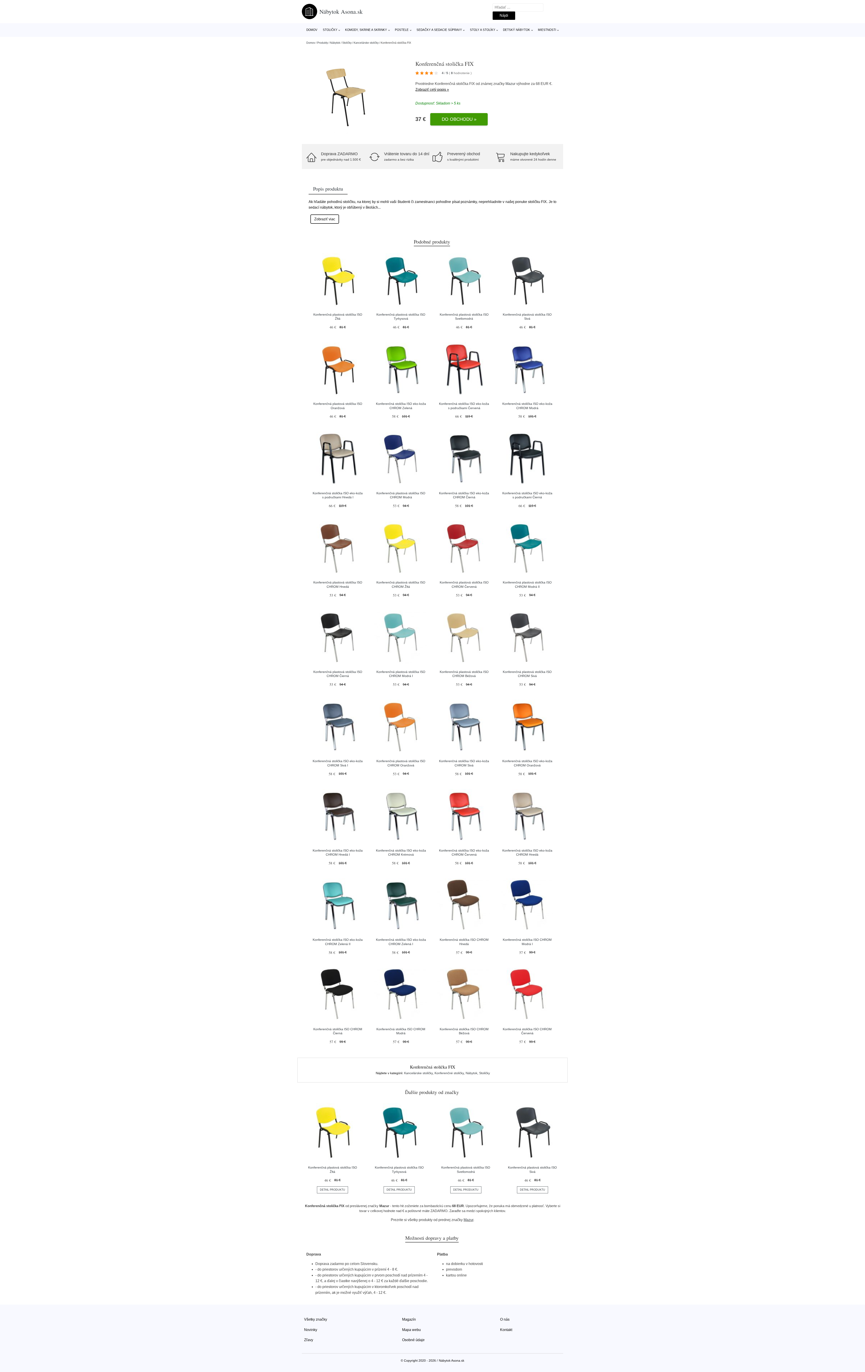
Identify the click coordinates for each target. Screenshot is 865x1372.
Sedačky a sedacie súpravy (439, 30)
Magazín (409, 1319)
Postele (402, 30)
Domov (311, 30)
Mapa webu (411, 1330)
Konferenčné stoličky (449, 1073)
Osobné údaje (413, 1340)
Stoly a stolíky (482, 30)
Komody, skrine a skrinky (366, 30)
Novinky (310, 1330)
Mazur (510, 84)
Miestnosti (547, 30)
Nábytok (335, 42)
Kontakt (506, 1330)
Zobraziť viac (324, 219)
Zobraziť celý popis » (432, 89)
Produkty (322, 42)
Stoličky (330, 30)
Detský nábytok (516, 30)
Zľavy (308, 1340)
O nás (505, 1319)
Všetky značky (315, 1319)
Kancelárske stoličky (366, 42)
